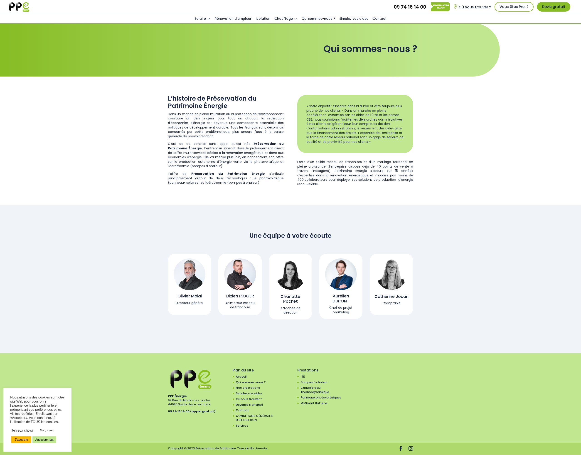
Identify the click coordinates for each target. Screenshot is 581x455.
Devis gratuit (553, 6)
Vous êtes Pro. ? (514, 6)
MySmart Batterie (313, 403)
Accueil (241, 376)
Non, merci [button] (47, 430)
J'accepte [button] (21, 439)
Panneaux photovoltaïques (320, 397)
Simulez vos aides (353, 19)
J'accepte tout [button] (44, 439)
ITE (302, 376)
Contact (380, 19)
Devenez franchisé (249, 405)
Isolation (263, 19)
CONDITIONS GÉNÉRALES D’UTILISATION (254, 418)
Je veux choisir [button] (22, 430)
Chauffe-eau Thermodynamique (314, 390)
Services (242, 425)
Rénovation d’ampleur (233, 19)
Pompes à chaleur (313, 382)
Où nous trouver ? (475, 7)
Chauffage (284, 19)
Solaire (200, 19)
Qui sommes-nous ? (318, 19)
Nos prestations (248, 388)
